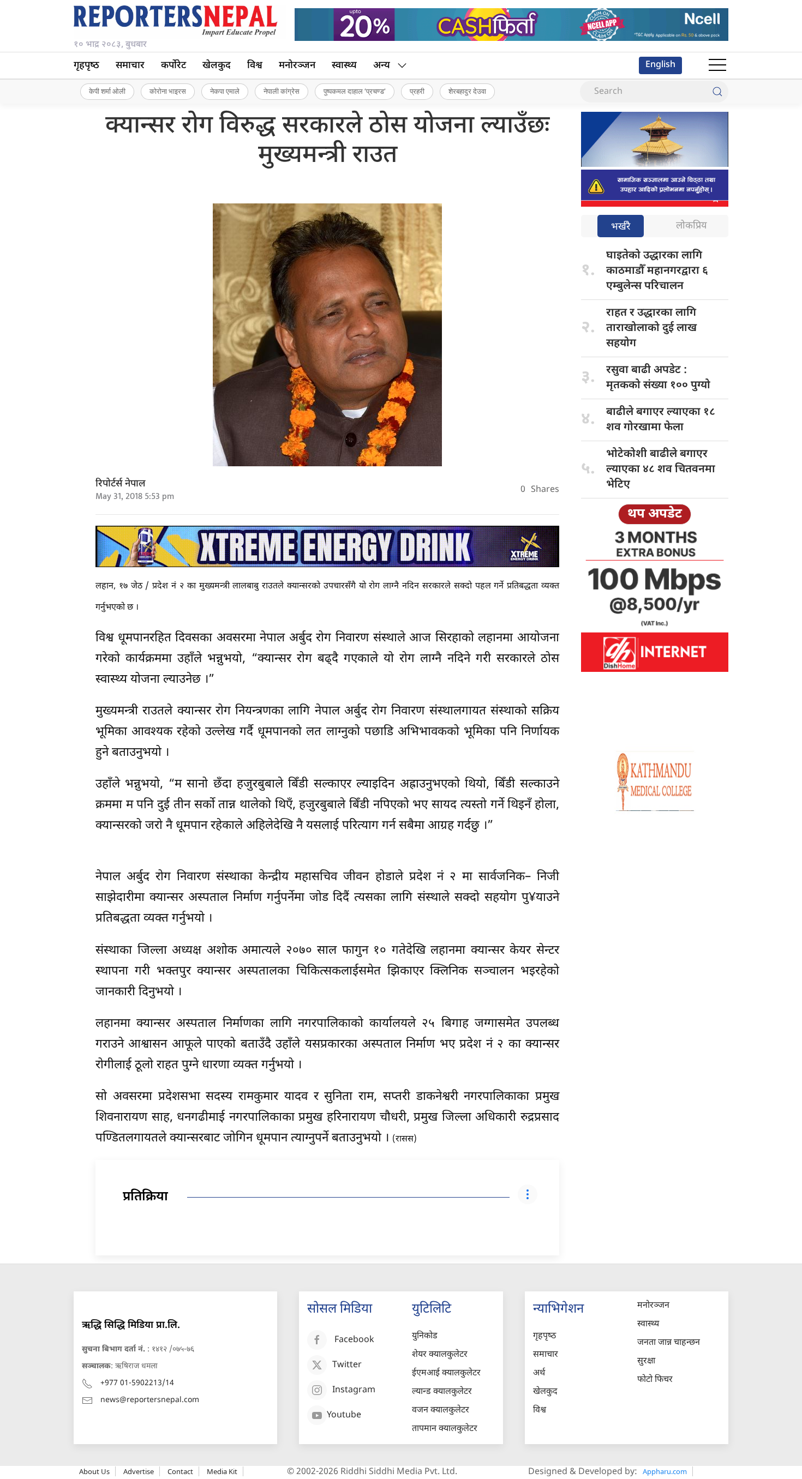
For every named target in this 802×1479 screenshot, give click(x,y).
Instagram (353, 1391)
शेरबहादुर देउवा (467, 91)
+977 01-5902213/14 (137, 1383)
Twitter (347, 1366)
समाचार (130, 65)
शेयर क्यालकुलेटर (440, 1355)
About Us (94, 1471)
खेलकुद (216, 65)
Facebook (354, 1340)
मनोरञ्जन (297, 65)
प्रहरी (417, 91)
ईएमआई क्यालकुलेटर (446, 1373)
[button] (717, 65)
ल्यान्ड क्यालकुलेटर (442, 1392)
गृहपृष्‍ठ (86, 65)
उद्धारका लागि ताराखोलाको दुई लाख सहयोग (651, 328)
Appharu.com (665, 1471)
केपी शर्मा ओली (107, 91)
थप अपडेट (654, 514)
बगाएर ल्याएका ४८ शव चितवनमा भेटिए (660, 469)
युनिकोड (425, 1336)
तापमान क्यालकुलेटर (444, 1429)
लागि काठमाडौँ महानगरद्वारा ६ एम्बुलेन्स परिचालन (657, 271)
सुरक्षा (646, 1361)
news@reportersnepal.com (149, 1400)
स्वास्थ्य (344, 65)
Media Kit (222, 1471)
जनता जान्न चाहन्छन (668, 1343)
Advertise (138, 1471)
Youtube (344, 1416)
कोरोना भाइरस (167, 91)
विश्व (254, 65)
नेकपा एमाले (225, 91)
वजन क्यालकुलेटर (440, 1410)
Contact (180, 1471)
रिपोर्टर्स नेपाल (120, 484)
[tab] (621, 227)
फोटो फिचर (655, 1380)
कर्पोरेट (173, 65)
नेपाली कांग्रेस (282, 91)
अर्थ (539, 1373)
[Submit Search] (717, 92)
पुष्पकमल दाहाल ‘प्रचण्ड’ (355, 91)
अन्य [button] (381, 65)
